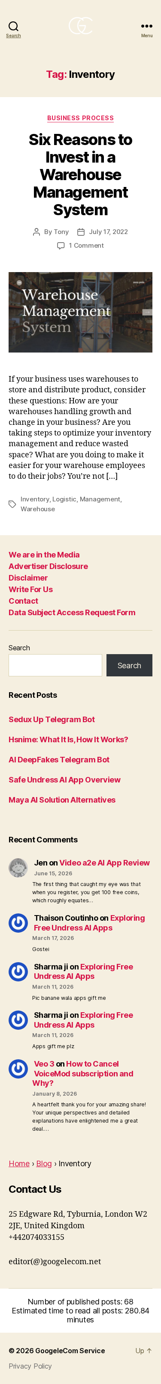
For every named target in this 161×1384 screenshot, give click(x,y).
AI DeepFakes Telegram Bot (59, 759)
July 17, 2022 (108, 232)
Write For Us (30, 589)
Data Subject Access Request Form (72, 612)
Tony (61, 232)
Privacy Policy (30, 1366)
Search (19, 647)
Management (100, 499)
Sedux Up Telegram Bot (52, 719)
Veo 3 (44, 1063)
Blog (44, 1163)
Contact (23, 600)
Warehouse (38, 509)
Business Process (80, 118)
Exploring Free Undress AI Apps (89, 922)
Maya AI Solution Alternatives (62, 799)
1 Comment (86, 245)
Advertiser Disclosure (48, 566)
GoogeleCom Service (70, 1350)
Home (19, 1163)
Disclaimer (28, 577)
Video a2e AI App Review (104, 862)
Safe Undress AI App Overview (64, 779)
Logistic (64, 499)
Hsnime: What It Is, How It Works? (68, 739)
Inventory (35, 499)
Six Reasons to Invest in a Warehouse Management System (80, 174)
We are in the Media (44, 554)
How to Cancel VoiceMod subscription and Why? (82, 1073)
